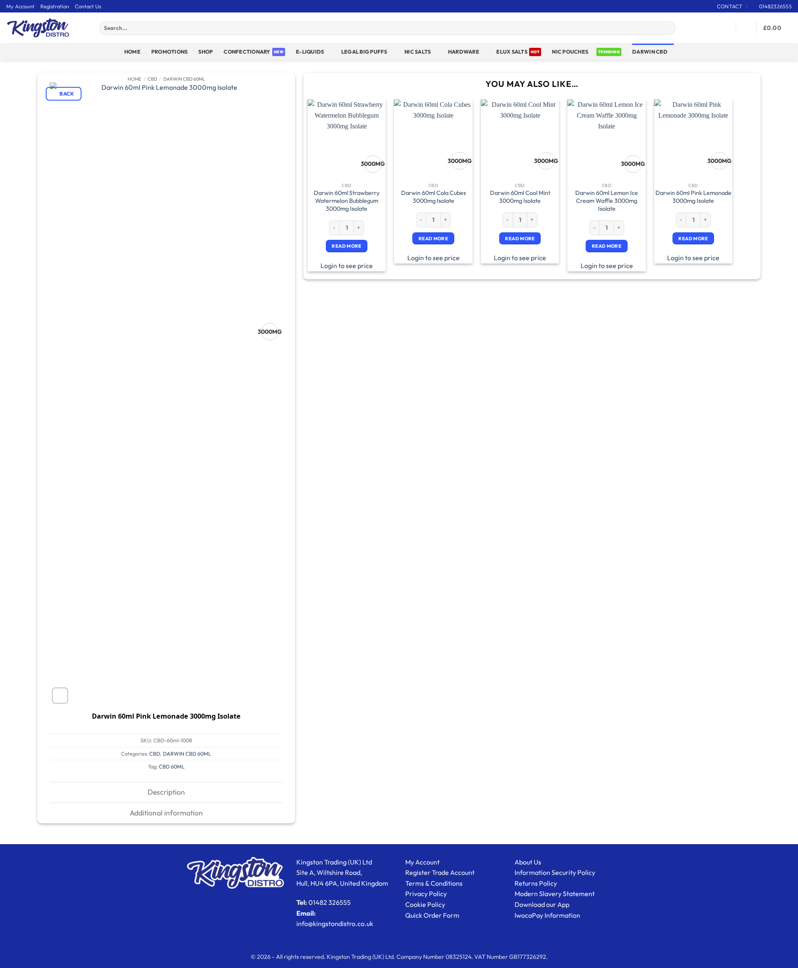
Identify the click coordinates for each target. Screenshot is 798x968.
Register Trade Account (440, 872)
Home (132, 51)
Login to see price (346, 265)
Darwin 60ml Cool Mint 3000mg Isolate (520, 196)
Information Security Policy (555, 872)
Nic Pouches (570, 51)
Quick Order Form (432, 915)
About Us (528, 862)
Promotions (169, 51)
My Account (20, 6)
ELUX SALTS (511, 51)
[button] (88, 28)
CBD (152, 79)
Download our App (542, 904)
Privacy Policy (426, 893)
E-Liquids (310, 51)
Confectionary (247, 51)
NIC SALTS (417, 51)
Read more (346, 246)
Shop (205, 51)
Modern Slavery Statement (555, 893)
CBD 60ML (172, 766)
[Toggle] (43, 793)
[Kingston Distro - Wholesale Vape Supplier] (38, 27)
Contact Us (88, 6)
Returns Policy (536, 883)
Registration (54, 6)
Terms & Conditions (434, 883)
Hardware (463, 51)
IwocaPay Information (547, 915)
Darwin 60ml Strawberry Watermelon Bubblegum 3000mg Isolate (346, 200)
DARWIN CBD (649, 51)
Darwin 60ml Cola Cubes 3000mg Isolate (433, 196)
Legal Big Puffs (364, 51)
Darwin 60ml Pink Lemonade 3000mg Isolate (693, 196)
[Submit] (668, 28)
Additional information (166, 813)
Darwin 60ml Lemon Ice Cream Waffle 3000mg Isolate (606, 200)
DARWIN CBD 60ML (184, 79)
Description (166, 792)
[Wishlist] (726, 28)
